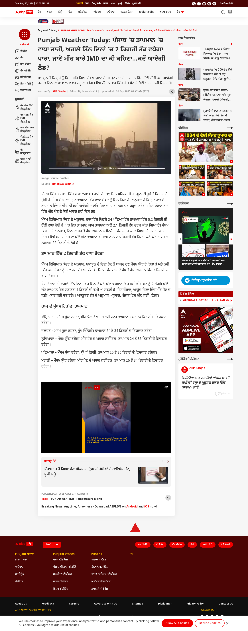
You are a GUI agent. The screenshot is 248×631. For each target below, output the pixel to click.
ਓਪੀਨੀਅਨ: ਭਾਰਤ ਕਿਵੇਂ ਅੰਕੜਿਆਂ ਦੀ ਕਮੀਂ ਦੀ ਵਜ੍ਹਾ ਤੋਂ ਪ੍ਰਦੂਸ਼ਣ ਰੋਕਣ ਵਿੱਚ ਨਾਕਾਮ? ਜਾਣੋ (205, 383)
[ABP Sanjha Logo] (24, 12)
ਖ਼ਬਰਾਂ (49, 12)
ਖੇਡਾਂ (22, 57)
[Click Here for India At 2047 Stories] (43, 21)
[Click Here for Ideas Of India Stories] (58, 21)
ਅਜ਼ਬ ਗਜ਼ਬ (165, 12)
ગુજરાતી (136, 3)
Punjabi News (24, 554)
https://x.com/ (62, 184)
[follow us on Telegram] (214, 3)
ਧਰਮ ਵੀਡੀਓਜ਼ (60, 560)
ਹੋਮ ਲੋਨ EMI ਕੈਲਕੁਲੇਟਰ (26, 107)
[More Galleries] (230, 203)
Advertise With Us (105, 604)
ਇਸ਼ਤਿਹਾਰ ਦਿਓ (226, 3)
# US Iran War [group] (221, 300)
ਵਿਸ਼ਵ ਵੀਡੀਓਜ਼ (60, 589)
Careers (74, 604)
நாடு (120, 3)
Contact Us (226, 604)
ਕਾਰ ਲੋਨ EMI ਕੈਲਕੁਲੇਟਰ (27, 129)
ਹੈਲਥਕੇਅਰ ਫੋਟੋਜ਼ (99, 567)
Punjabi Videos (64, 554)
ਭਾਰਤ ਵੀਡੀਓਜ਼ (60, 582)
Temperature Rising (89, 499)
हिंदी (87, 3)
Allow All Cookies (177, 623)
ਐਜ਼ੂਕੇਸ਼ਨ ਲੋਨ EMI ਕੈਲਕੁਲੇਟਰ (26, 140)
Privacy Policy (195, 604)
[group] (106, 475)
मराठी (105, 3)
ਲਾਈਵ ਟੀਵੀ (208, 544)
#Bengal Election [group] (196, 300)
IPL (131, 554)
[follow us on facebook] (199, 3)
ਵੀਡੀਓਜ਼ (160, 544)
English (96, 3)
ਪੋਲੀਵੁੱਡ (19, 582)
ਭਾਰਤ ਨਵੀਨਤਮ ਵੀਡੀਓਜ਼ (104, 574)
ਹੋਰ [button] (178, 12)
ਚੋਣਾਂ (70, 12)
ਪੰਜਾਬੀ (79, 3)
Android (132, 507)
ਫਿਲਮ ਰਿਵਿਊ (26, 84)
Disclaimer (165, 604)
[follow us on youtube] (204, 3)
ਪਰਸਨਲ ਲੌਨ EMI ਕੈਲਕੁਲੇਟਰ (26, 118)
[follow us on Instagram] (209, 3)
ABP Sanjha (59, 91)
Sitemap (137, 604)
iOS (146, 507)
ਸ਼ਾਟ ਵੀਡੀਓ (25, 64)
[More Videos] (230, 127)
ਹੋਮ (39, 12)
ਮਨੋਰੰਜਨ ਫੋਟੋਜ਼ (98, 560)
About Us (21, 604)
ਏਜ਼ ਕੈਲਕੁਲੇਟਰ (25, 151)
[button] (24, 37)
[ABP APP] (192, 341)
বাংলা (113, 3)
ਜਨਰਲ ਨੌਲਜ (126, 12)
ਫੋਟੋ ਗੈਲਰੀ (25, 77)
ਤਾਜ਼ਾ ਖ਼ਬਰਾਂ (21, 560)
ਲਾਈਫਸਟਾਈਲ (146, 12)
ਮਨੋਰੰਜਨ (82, 12)
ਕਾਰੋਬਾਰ (111, 12)
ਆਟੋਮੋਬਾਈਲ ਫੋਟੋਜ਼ (101, 582)
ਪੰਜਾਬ (53, 30)
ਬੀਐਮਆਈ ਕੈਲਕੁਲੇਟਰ (25, 161)
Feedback (48, 604)
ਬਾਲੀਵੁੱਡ (19, 574)
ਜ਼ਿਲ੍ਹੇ (60, 12)
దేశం (127, 3)
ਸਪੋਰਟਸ (97, 12)
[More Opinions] (230, 359)
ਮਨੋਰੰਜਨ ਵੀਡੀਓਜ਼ (62, 574)
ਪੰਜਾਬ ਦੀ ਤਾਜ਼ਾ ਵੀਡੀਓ (64, 567)
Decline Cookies (210, 623)
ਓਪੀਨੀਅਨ (25, 90)
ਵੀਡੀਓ (23, 51)
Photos (96, 554)
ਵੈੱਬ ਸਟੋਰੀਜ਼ (25, 71)
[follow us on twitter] (194, 3)
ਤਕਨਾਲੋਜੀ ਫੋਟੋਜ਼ (99, 589)
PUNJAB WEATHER (62, 499)
